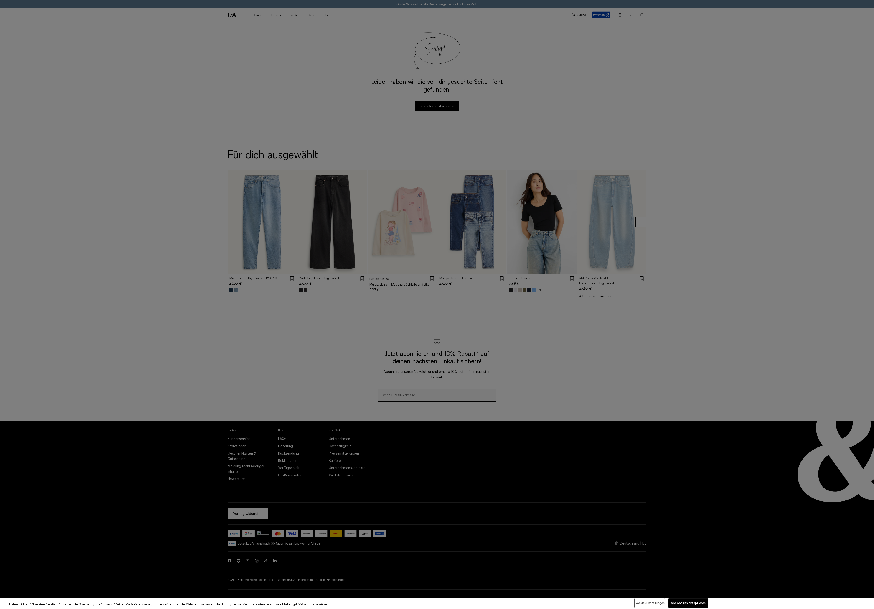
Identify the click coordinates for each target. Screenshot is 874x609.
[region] (437, 603)
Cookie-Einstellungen (650, 603)
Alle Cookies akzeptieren (688, 603)
